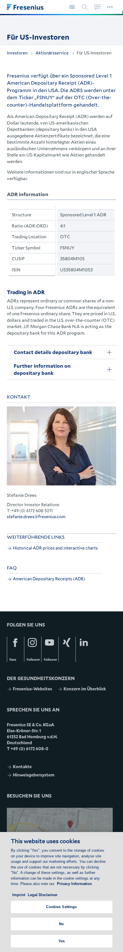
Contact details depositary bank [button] (53, 352)
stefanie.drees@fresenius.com (36, 516)
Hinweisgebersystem (33, 775)
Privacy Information (74, 884)
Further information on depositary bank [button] (42, 370)
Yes (61, 941)
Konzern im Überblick (85, 688)
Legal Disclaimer (42, 895)
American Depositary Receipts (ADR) (49, 578)
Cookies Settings (61, 907)
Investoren (17, 53)
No (61, 924)
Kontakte (22, 766)
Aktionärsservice (52, 53)
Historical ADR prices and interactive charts (55, 548)
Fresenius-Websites (32, 688)
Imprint (18, 895)
